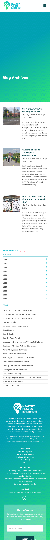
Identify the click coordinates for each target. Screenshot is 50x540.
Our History (25, 460)
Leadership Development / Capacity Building (23, 342)
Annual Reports (25, 452)
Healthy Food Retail (11, 338)
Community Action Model (25, 484)
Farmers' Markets (10, 322)
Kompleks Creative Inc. (35, 441)
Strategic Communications (15, 369)
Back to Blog (10, 251)
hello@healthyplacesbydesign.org (25, 492)
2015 (5, 295)
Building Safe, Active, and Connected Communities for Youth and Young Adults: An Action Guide (25, 473)
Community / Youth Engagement (17, 318)
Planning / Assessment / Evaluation (18, 358)
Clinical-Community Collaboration (18, 310)
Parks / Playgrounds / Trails (15, 350)
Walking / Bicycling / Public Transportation (22, 377)
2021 (5, 271)
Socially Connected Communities (18, 366)
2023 (5, 263)
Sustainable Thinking (12, 373)
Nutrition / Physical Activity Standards (19, 346)
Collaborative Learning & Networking (19, 314)
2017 (5, 287)
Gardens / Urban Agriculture (15, 326)
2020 (5, 275)
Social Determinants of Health (16, 362)
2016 (5, 291)
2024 (5, 259)
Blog (25, 462)
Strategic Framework (25, 454)
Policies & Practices (25, 457)
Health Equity (8, 334)
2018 (5, 283)
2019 (5, 279)
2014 (5, 299)
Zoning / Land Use (11, 385)
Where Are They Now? (13, 381)
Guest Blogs (8, 330)
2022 (5, 267)
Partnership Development (14, 354)
